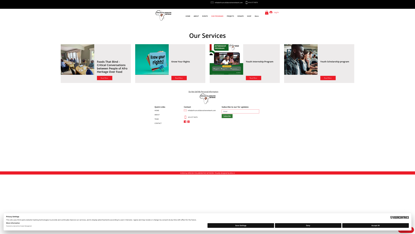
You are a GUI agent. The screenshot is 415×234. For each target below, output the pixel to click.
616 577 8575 (193, 117)
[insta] (188, 121)
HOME (157, 110)
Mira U (232, 173)
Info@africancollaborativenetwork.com (202, 110)
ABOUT (157, 115)
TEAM (157, 119)
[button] (267, 12)
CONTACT (158, 123)
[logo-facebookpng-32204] (185, 121)
